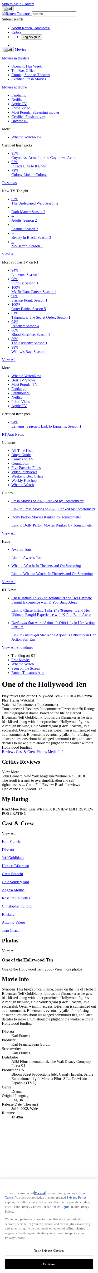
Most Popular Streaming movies (35, 112)
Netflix (16, 100)
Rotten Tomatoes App (27, 673)
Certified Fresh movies (28, 117)
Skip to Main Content (18, 4)
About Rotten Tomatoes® (30, 28)
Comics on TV (22, 459)
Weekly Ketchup (24, 480)
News (19, 434)
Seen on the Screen (25, 668)
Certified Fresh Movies (28, 79)
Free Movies (20, 660)
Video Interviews (24, 472)
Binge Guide (21, 455)
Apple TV (19, 104)
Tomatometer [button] (12, 709)
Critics (16, 32)
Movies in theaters (15, 58)
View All (8, 254)
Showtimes (24, 647)
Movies (20, 49)
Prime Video (20, 108)
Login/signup (31, 37)
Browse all (19, 121)
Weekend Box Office (27, 476)
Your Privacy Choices (49, 1250)
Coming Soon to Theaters (30, 75)
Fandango (18, 95)
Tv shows (9, 183)
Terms (9, 1197)
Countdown (20, 463)
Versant (40, 1193)
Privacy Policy (77, 1197)
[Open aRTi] (8, 8)
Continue (49, 1264)
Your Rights (61, 1207)
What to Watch (26, 137)
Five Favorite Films (26, 468)
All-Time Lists (22, 451)
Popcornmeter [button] (49, 709)
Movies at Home (14, 87)
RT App (8, 434)
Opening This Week (26, 66)
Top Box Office (23, 70)
